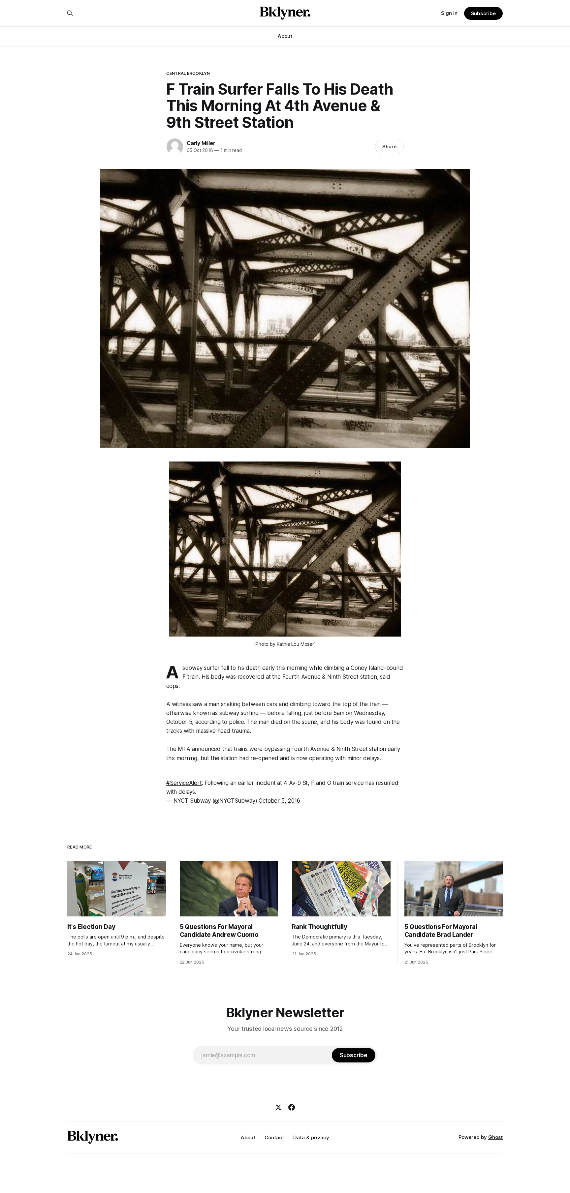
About (285, 36)
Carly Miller (201, 143)
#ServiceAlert (184, 783)
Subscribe (483, 13)
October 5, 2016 (279, 800)
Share (389, 146)
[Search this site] (70, 13)
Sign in (449, 13)
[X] (278, 1107)
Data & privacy (311, 1137)
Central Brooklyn (188, 73)
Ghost (495, 1137)
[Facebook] (291, 1107)
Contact (274, 1137)
